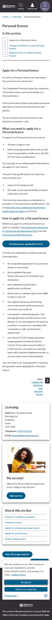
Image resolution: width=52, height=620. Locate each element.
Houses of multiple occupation (20, 516)
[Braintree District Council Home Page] (8, 6)
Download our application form (26, 244)
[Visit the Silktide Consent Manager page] (46, 595)
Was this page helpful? (17, 554)
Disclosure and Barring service (17, 234)
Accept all (26, 582)
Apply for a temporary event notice (22, 528)
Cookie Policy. (18, 574)
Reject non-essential (26, 589)
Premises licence (13, 522)
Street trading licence (15, 538)
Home (5, 16)
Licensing (16, 16)
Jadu (46, 615)
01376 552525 (24, 431)
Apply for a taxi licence (16, 533)
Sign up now (16, 495)
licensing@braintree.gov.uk (25, 435)
